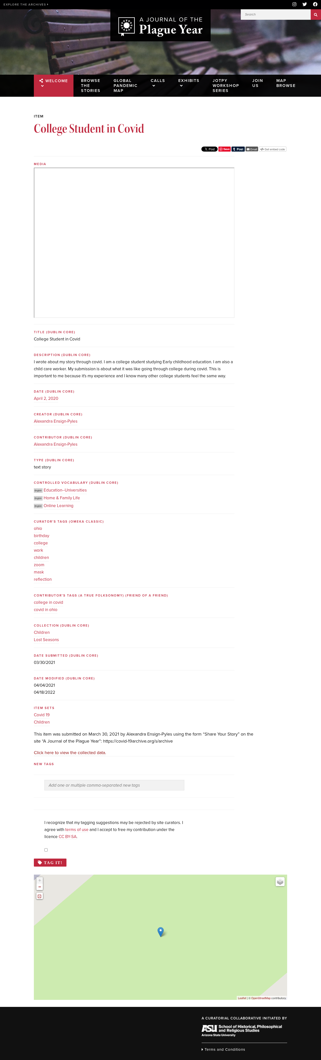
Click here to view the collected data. (70, 752)
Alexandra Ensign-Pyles (55, 421)
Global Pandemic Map (126, 85)
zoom (39, 564)
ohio (38, 528)
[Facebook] (313, 4)
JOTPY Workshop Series (226, 85)
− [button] (39, 886)
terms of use (77, 829)
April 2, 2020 (46, 398)
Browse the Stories (91, 85)
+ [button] (39, 880)
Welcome (56, 80)
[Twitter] (304, 4)
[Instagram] (294, 4)
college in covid (48, 602)
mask (39, 572)
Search (316, 14)
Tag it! (53, 863)
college (41, 543)
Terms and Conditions (224, 1049)
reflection (43, 579)
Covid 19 (42, 715)
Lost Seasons (46, 639)
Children (42, 632)
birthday (41, 535)
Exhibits (189, 80)
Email (253, 149)
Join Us (257, 83)
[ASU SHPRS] (242, 1035)
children (41, 557)
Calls (158, 80)
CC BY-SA (67, 836)
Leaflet (242, 998)
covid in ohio (45, 609)
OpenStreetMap (261, 998)
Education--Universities (65, 490)
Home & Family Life (62, 498)
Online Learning (58, 505)
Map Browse (286, 83)
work (38, 550)
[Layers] (280, 881)
